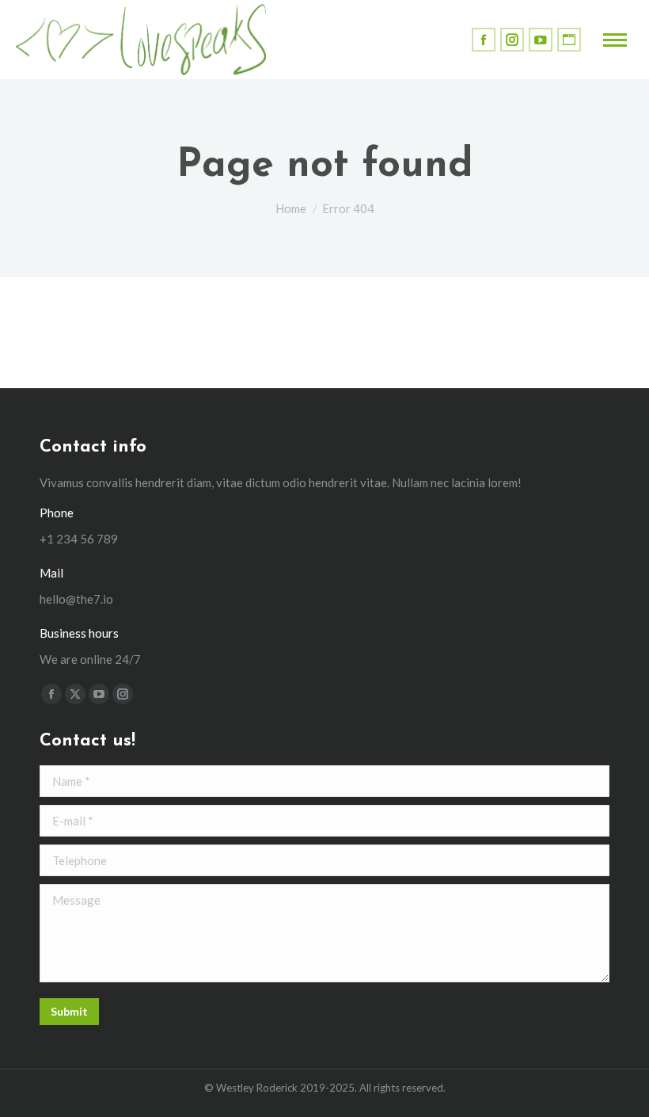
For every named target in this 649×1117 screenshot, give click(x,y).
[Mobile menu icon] (615, 40)
